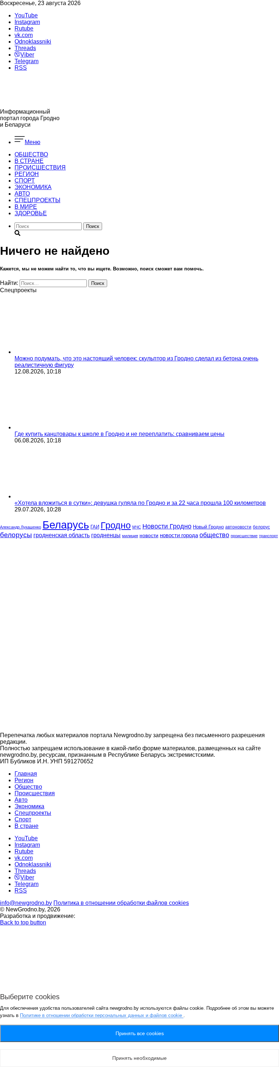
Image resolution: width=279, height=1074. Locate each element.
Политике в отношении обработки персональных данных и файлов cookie (101, 1015)
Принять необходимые (139, 1058)
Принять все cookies (140, 1033)
